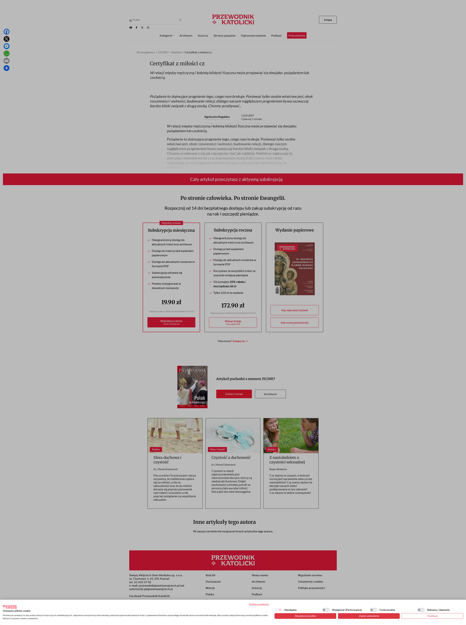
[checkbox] (278, 610)
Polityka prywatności (259, 604)
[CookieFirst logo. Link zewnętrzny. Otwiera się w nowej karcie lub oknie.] (10, 607)
